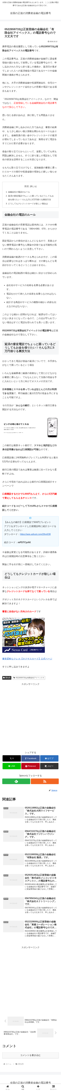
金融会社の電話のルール (19, 192)
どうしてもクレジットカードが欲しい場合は (28, 203)
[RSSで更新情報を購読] (45, 781)
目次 (26, 186)
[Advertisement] (30, 716)
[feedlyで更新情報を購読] (16, 781)
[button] (49, 766)
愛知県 (7, 678)
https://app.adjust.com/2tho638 (35, 534)
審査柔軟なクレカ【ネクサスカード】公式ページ (27, 659)
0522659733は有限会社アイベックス (30, 678)
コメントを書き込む (30, 1055)
